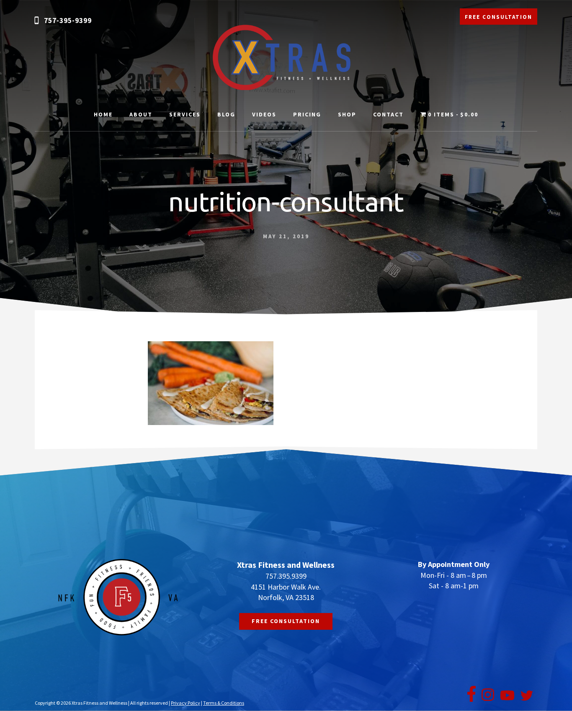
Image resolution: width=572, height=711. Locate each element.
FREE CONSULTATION (498, 17)
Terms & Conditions (223, 703)
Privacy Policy (185, 703)
